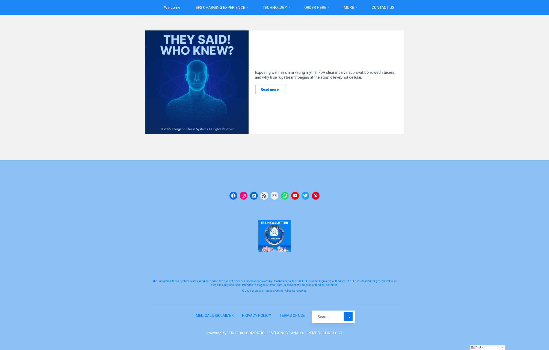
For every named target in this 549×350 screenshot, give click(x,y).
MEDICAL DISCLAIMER (215, 315)
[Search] (348, 316)
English (479, 347)
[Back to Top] (532, 333)
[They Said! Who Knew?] (197, 82)
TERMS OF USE (292, 315)
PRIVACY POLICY (256, 315)
